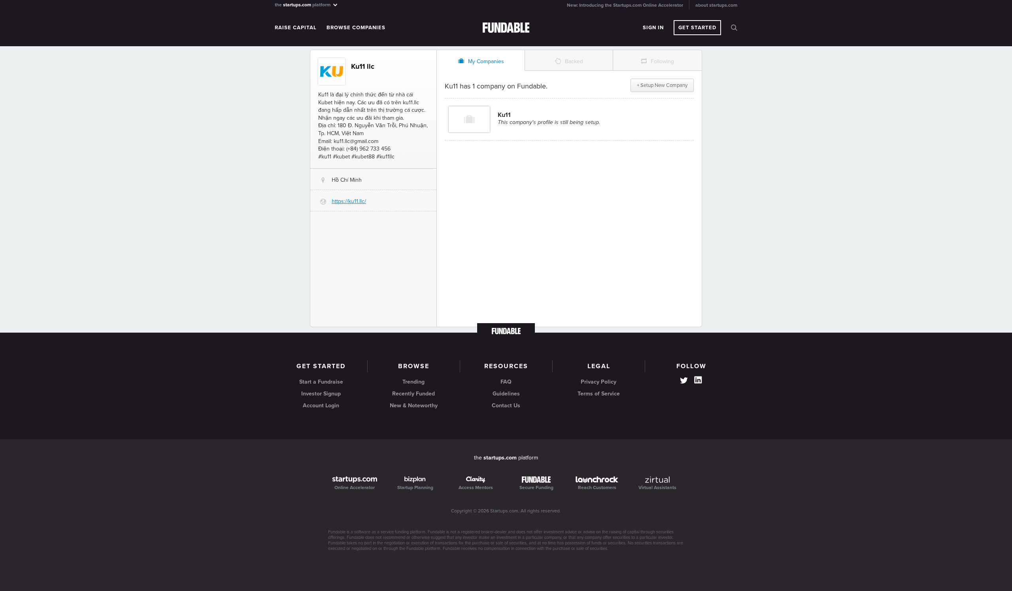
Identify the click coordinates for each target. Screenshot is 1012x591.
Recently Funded (413, 393)
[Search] (734, 28)
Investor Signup (321, 393)
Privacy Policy (598, 381)
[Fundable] (506, 28)
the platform (303, 4)
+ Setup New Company (662, 85)
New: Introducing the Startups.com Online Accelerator (625, 5)
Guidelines (506, 393)
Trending (413, 381)
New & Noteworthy (414, 405)
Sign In (653, 27)
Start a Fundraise (321, 381)
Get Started (697, 27)
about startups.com (716, 5)
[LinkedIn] (698, 380)
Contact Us (506, 405)
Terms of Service (599, 393)
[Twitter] (684, 381)
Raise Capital (296, 27)
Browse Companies (356, 27)
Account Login (321, 405)
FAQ (506, 381)
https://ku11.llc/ (349, 201)
